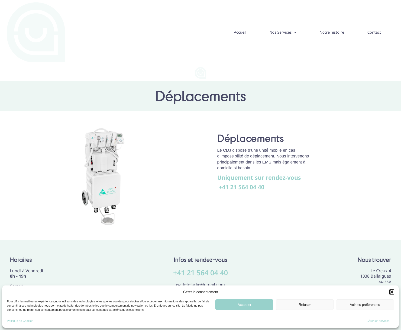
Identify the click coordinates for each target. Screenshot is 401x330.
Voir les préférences (365, 305)
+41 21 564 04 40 (200, 272)
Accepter (244, 305)
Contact (374, 32)
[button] (391, 292)
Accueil (240, 32)
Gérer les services (378, 321)
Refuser (305, 305)
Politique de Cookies (20, 321)
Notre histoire (332, 32)
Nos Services (280, 32)
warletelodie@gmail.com (200, 284)
